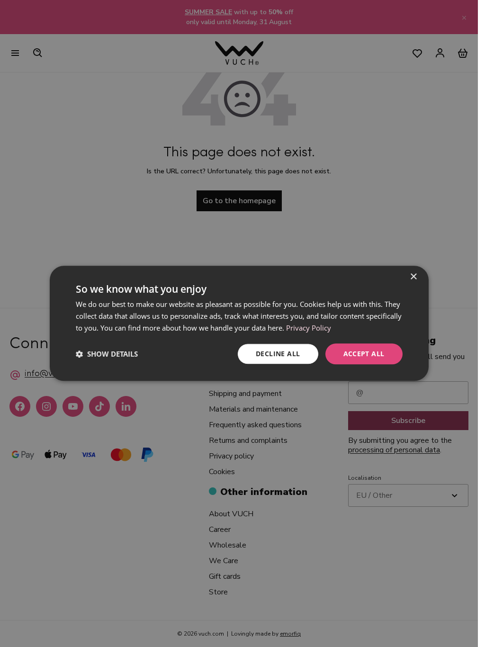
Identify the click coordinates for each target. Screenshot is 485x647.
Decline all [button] (278, 353)
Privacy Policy (308, 327)
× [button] (413, 276)
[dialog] (239, 323)
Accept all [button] (364, 353)
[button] (107, 354)
